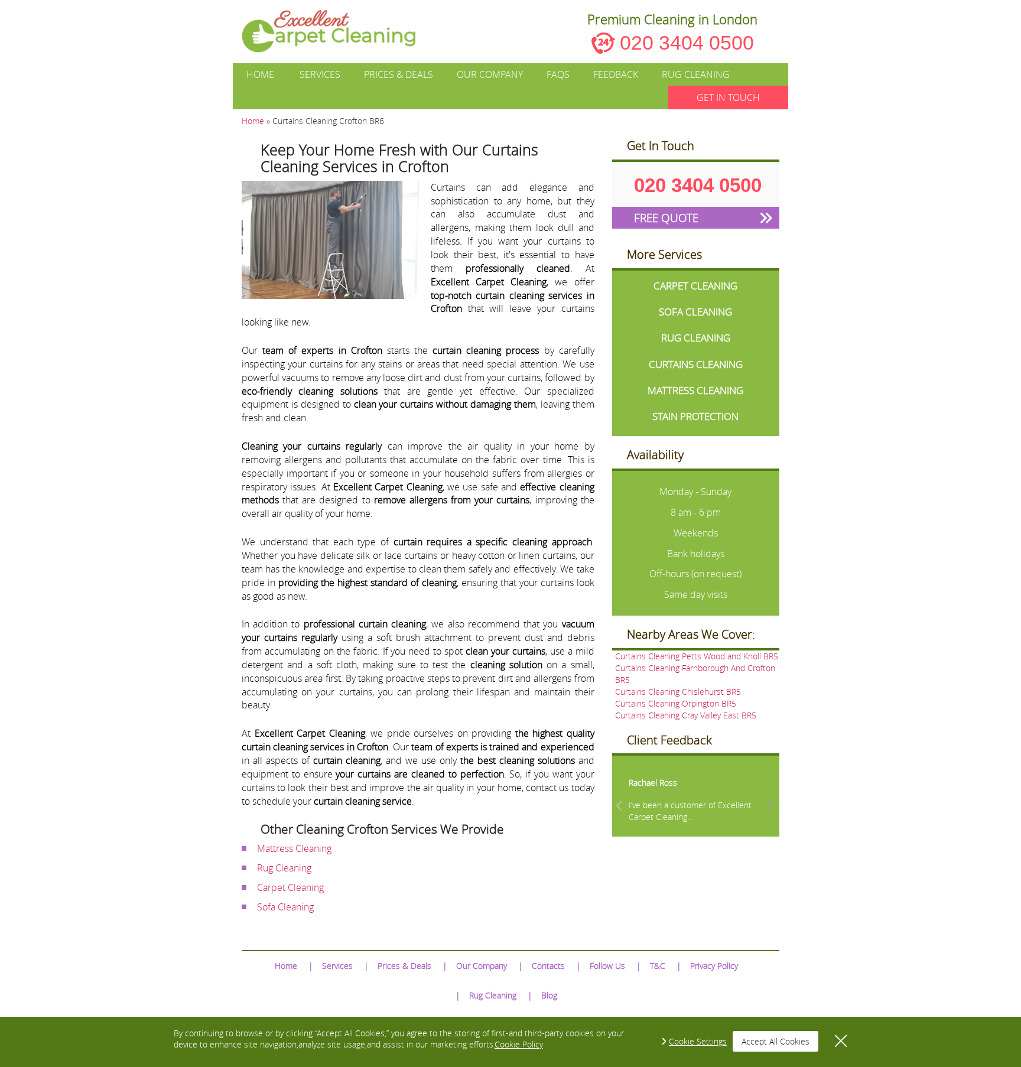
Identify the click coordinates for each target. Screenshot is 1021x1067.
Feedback (615, 74)
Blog (549, 995)
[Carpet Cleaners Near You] (338, 31)
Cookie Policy (519, 1044)
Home (260, 74)
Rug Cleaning (696, 74)
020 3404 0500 (687, 42)
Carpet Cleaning (290, 887)
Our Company (490, 74)
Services (320, 74)
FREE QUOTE (666, 217)
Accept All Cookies (775, 1041)
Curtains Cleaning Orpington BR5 (675, 703)
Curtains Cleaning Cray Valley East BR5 (685, 715)
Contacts (548, 965)
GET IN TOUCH (728, 97)
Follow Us (607, 965)
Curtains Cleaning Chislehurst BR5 (678, 691)
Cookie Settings (698, 1041)
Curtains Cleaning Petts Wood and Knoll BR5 (696, 656)
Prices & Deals (398, 74)
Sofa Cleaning (285, 906)
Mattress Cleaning (294, 848)
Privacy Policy (714, 965)
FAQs (558, 74)
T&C (657, 965)
